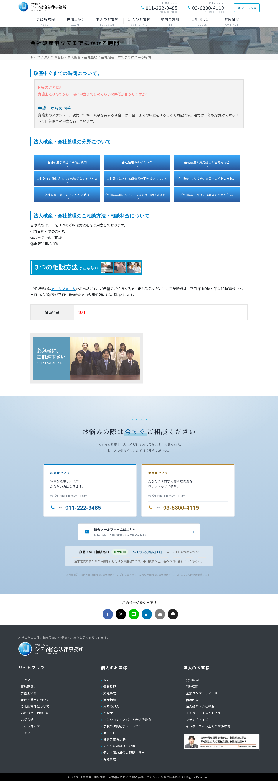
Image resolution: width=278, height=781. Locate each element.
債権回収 (192, 700)
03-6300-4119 (208, 7)
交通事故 (109, 693)
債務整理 (109, 686)
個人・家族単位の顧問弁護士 (124, 752)
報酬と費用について (35, 700)
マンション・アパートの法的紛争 (127, 719)
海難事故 (109, 759)
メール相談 (249, 7)
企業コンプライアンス (201, 693)
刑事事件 (109, 733)
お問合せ (232, 21)
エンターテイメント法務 (203, 713)
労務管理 (192, 686)
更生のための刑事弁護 (119, 746)
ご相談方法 (200, 21)
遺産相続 (109, 700)
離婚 (106, 680)
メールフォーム (63, 288)
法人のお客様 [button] (139, 21)
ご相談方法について (35, 706)
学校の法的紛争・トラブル (122, 726)
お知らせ (27, 719)
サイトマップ (30, 726)
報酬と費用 (170, 21)
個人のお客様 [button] (107, 21)
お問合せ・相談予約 (35, 713)
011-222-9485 (162, 7)
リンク (25, 733)
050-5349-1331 (149, 552)
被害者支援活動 (114, 739)
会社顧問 (192, 680)
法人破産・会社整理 (82, 57)
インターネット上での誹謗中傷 (208, 726)
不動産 (108, 713)
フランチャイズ (197, 719)
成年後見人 (111, 706)
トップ (35, 57)
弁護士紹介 (76, 21)
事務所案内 (45, 21)
